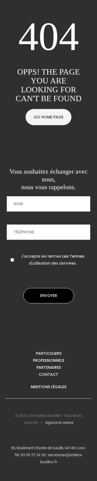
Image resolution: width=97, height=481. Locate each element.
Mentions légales (48, 386)
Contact (48, 374)
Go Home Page (48, 117)
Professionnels (48, 360)
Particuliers (48, 353)
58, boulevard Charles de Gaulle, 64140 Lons (48, 448)
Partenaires (48, 367)
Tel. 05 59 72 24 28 (30, 455)
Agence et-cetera (59, 422)
